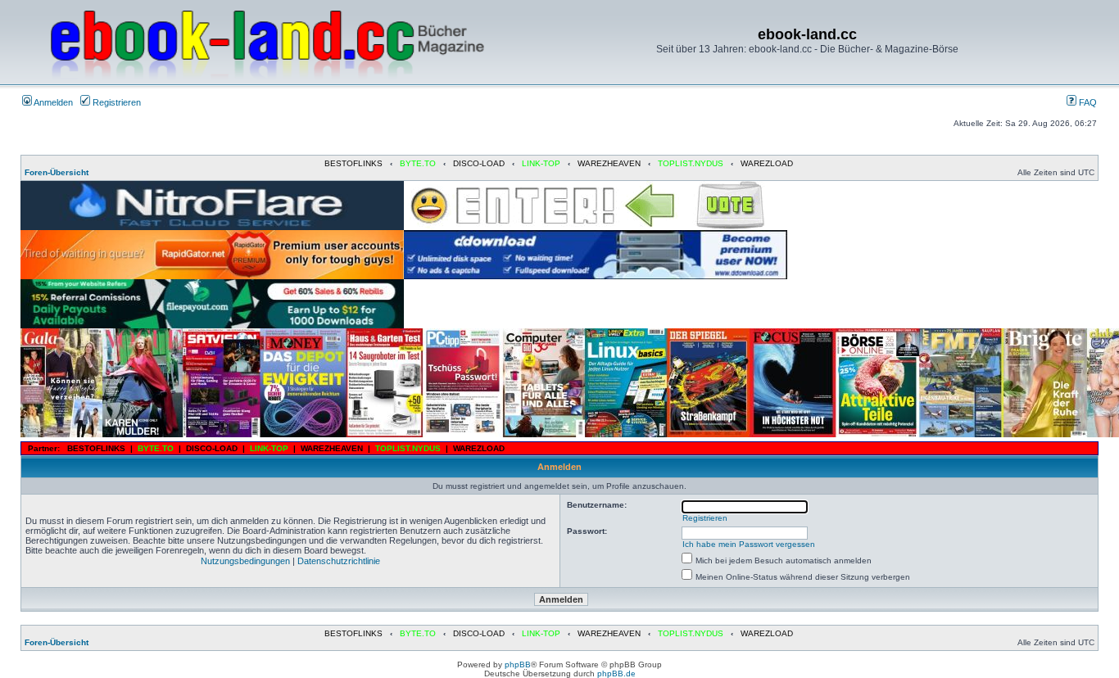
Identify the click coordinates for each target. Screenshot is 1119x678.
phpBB (518, 664)
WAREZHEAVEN (609, 163)
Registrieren (115, 102)
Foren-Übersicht (56, 172)
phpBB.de (616, 673)
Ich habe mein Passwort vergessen (748, 544)
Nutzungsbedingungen (245, 561)
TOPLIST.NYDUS (690, 163)
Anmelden (52, 102)
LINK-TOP (541, 163)
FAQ (1086, 102)
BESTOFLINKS (353, 163)
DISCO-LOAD (479, 163)
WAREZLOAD (767, 163)
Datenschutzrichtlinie (338, 561)
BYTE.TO (418, 163)
